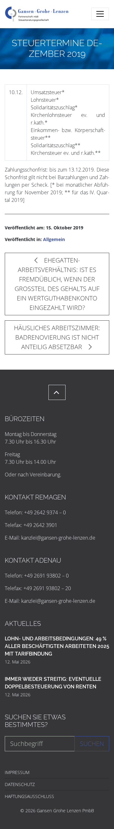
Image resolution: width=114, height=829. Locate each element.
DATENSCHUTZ (20, 784)
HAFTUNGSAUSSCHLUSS (29, 796)
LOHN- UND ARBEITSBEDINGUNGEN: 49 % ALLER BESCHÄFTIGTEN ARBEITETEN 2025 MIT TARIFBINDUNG (57, 646)
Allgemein (54, 239)
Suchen (92, 743)
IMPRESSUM (17, 772)
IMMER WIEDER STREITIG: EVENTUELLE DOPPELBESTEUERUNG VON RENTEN (53, 683)
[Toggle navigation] (100, 14)
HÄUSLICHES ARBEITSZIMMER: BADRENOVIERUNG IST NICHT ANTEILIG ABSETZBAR (57, 337)
